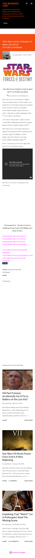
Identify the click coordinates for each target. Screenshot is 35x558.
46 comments (14, 541)
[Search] (27, 3)
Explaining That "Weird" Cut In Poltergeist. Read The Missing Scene (17, 517)
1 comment (13, 481)
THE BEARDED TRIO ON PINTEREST (14, 244)
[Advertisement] (17, 345)
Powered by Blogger (19, 552)
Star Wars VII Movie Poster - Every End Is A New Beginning (17, 456)
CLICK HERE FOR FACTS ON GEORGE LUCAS (17, 255)
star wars (6, 272)
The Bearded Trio (10, 4)
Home (5, 23)
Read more (29, 420)
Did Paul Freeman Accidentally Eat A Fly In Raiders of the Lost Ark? (15, 396)
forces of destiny (15, 269)
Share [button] (4, 275)
